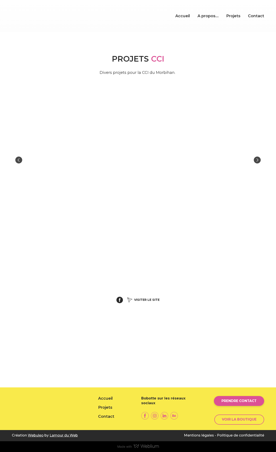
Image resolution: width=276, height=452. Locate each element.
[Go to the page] (43, 16)
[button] (119, 300)
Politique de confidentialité (240, 435)
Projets (233, 16)
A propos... (208, 16)
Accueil (182, 16)
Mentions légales (199, 435)
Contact (256, 16)
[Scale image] (138, 160)
